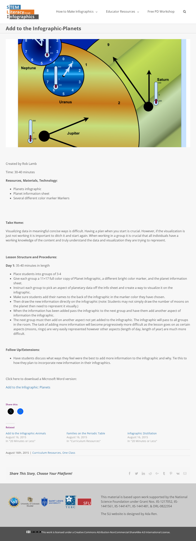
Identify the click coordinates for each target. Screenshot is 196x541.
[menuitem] (77, 11)
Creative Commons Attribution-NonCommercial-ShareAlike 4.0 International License (122, 532)
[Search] (184, 11)
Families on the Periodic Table (86, 433)
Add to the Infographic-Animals (26, 433)
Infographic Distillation (142, 433)
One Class (68, 452)
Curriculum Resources (46, 452)
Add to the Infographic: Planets (28, 387)
